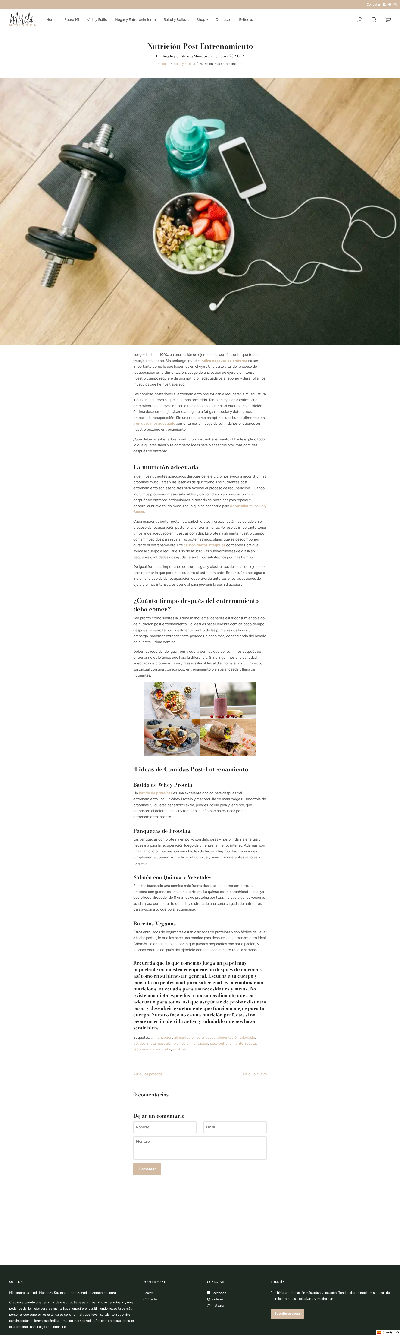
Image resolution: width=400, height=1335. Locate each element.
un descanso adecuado (155, 423)
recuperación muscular (152, 1049)
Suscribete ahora (287, 1314)
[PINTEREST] (389, 4)
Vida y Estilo (97, 19)
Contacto (223, 19)
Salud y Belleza (176, 19)
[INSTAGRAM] (394, 4)
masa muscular (159, 1043)
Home (51, 19)
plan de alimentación (191, 1043)
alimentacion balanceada (194, 1037)
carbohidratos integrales (204, 545)
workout (180, 1049)
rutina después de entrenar (224, 360)
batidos (139, 1043)
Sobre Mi (71, 19)
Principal (163, 64)
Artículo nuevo (254, 1074)
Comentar (147, 1169)
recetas (251, 1043)
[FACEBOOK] (384, 4)
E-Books (246, 19)
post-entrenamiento (226, 1043)
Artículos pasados (147, 1074)
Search (148, 1293)
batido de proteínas (155, 793)
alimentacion (161, 1037)
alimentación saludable (236, 1037)
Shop (201, 19)
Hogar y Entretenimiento (135, 19)
